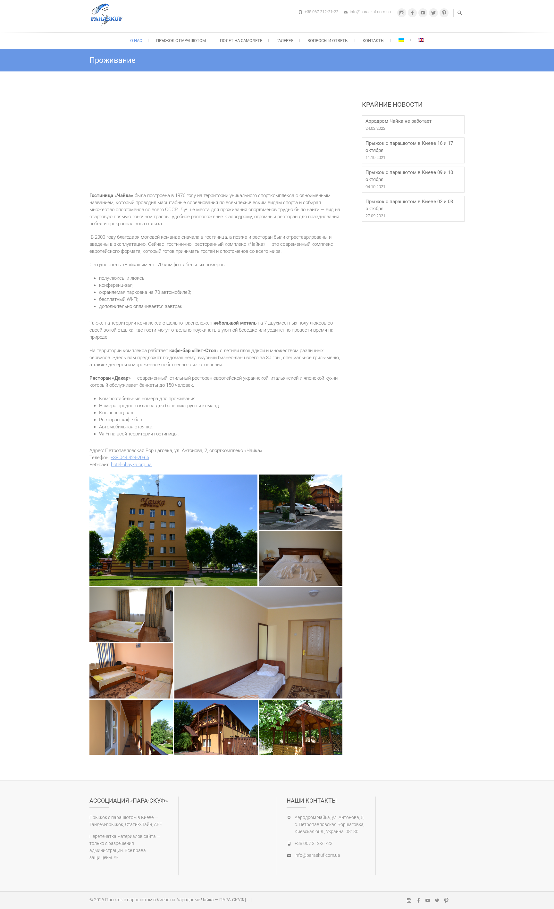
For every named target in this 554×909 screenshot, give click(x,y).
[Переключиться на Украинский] (401, 40)
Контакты (373, 40)
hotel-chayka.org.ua (131, 464)
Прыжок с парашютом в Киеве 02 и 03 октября (409, 205)
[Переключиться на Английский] (421, 40)
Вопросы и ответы (327, 40)
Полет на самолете (241, 40)
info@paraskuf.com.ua (370, 11)
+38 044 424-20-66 (130, 457)
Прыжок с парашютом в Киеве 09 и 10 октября (409, 175)
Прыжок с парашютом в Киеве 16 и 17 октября (409, 146)
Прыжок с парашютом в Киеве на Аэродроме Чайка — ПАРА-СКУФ (174, 899)
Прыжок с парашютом (181, 40)
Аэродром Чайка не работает (398, 121)
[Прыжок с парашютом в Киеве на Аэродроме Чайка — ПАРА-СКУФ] (108, 15)
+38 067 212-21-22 (321, 11)
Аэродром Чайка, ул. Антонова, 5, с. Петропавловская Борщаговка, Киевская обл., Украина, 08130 (330, 824)
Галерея (284, 40)
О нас (136, 40)
